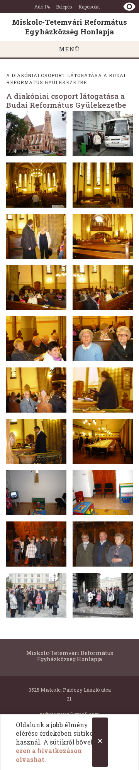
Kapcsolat (89, 6)
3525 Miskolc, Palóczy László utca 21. (70, 694)
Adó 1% (42, 6)
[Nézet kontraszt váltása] (129, 6)
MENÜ (69, 49)
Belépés (64, 6)
